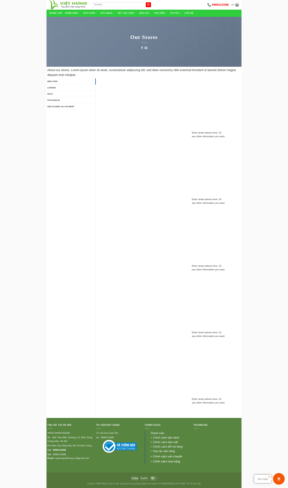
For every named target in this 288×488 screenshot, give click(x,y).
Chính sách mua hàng (166, 461)
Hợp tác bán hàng (164, 451)
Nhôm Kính (71, 13)
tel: (98, 437)
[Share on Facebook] (142, 47)
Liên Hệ (188, 13)
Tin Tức (174, 13)
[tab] (71, 81)
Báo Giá (144, 13)
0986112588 (59, 450)
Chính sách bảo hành (166, 437)
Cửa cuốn (89, 13)
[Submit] (148, 4)
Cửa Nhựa (106, 13)
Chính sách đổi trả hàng (167, 446)
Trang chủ (55, 13)
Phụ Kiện (159, 13)
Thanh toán (157, 433)
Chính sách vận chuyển (167, 456)
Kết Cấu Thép (126, 13)
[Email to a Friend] (146, 47)
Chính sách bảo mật (165, 442)
